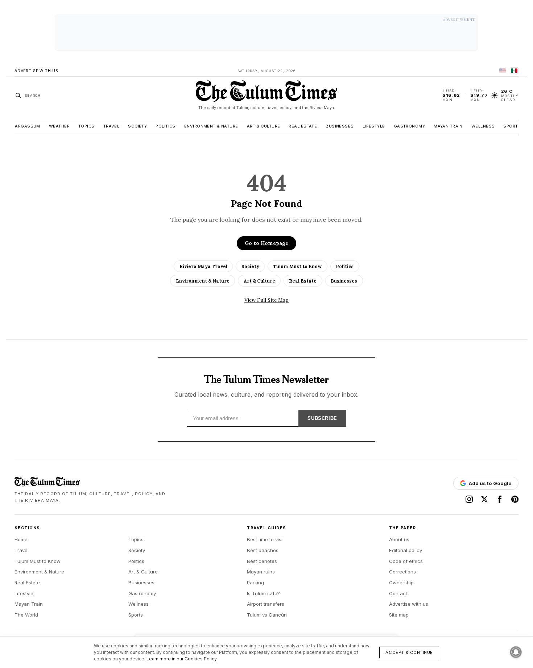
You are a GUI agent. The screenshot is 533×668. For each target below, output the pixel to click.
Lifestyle (374, 126)
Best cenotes (262, 561)
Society (137, 126)
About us (399, 539)
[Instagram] (469, 499)
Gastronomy (409, 126)
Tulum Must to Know (297, 266)
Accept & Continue (409, 652)
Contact (398, 593)
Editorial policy (405, 550)
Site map (399, 615)
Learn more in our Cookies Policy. (182, 658)
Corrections (402, 572)
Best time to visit (265, 539)
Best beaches (262, 550)
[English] (502, 70)
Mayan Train (448, 126)
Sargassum (26, 126)
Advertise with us (408, 604)
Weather (59, 126)
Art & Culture (263, 126)
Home (21, 539)
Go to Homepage (266, 243)
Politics (165, 126)
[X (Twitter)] (484, 499)
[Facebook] (499, 499)
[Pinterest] (514, 499)
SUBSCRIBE (322, 418)
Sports (512, 126)
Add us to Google (490, 483)
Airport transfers (265, 604)
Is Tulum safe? (263, 593)
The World (26, 615)
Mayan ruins (261, 572)
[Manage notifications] (516, 652)
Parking (255, 582)
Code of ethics (406, 561)
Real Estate (303, 126)
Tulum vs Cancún (267, 615)
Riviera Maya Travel (203, 266)
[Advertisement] (266, 32)
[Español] (514, 70)
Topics (86, 126)
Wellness (483, 126)
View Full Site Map (266, 300)
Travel (111, 126)
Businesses (340, 126)
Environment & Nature (211, 126)
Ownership (401, 582)
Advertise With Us (36, 70)
